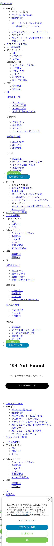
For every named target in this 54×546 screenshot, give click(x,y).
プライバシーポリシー (24, 512)
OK (27, 540)
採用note (16, 89)
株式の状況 (18, 142)
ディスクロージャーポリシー (27, 161)
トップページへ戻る (27, 385)
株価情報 (17, 148)
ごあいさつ (18, 71)
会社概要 (17, 68)
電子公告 (17, 170)
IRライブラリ (19, 105)
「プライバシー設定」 (21, 515)
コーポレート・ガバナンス (26, 131)
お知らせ (17, 56)
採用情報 (17, 86)
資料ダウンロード (18, 177)
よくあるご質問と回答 (23, 164)
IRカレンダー (19, 108)
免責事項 (17, 158)
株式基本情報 (13, 136)
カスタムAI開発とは (22, 14)
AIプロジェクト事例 (17, 44)
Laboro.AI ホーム (14, 403)
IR (8, 92)
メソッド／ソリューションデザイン (30, 32)
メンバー (17, 74)
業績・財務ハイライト (23, 111)
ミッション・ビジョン (23, 65)
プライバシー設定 (27, 527)
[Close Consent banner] (49, 499)
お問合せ (13, 174)
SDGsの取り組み (20, 477)
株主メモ (17, 145)
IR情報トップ (13, 97)
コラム (15, 59)
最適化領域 (17, 17)
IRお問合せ (18, 167)
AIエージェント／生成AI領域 (27, 23)
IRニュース (18, 102)
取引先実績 (18, 77)
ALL (14, 53)
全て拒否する (27, 533)
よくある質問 (13, 47)
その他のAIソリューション (25, 26)
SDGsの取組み (19, 80)
